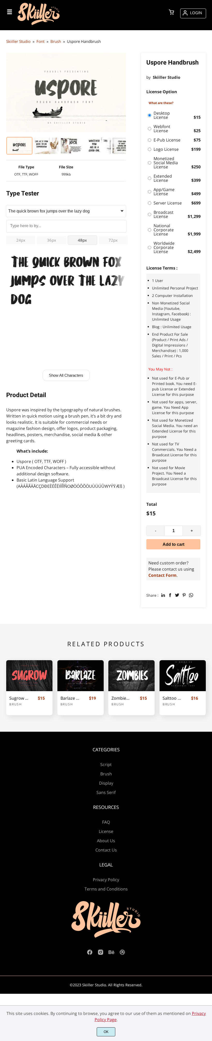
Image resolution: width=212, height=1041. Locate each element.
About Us (106, 840)
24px (20, 240)
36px (51, 240)
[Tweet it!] (177, 595)
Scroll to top (207, 771)
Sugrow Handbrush (18, 698)
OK (106, 1032)
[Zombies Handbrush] (131, 675)
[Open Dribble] (122, 954)
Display (106, 783)
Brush (15, 704)
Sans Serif (106, 792)
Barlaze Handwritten (70, 698)
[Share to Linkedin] (163, 595)
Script (106, 764)
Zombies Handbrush (121, 698)
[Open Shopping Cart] (171, 13)
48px (82, 240)
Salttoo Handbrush (172, 698)
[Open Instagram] (100, 954)
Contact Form (162, 575)
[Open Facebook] (90, 954)
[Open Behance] (111, 954)
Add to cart (173, 544)
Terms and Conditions (106, 889)
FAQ (106, 822)
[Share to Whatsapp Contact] (191, 595)
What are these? (161, 103)
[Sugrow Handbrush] (29, 675)
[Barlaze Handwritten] (80, 675)
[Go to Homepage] (39, 24)
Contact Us (106, 850)
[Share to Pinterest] (184, 595)
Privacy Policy (106, 879)
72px (113, 240)
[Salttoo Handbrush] (183, 675)
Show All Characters (66, 375)
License (106, 831)
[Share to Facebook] (170, 595)
